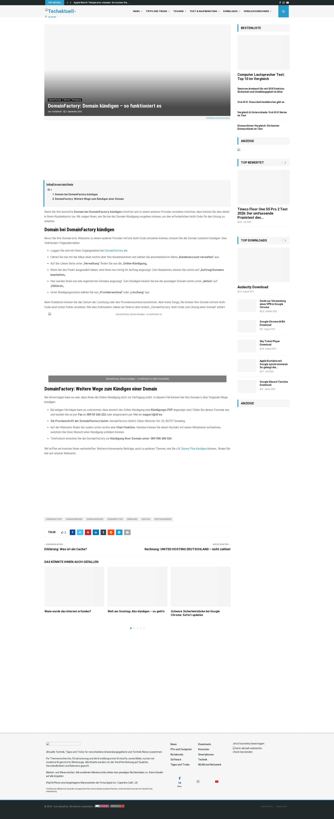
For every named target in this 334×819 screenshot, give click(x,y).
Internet (66, 100)
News (136, 11)
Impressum (281, 806)
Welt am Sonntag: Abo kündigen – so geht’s (136, 611)
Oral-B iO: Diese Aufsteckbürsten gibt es (260, 102)
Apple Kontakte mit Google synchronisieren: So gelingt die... (274, 364)
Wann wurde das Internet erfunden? (68, 611)
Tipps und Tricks (156, 11)
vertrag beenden (162, 519)
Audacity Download (252, 287)
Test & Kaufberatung (203, 11)
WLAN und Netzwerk (209, 764)
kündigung (132, 519)
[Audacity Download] (263, 265)
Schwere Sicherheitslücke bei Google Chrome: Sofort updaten (195, 613)
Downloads (230, 11)
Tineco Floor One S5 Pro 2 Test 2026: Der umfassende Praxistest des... (262, 213)
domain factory (54, 519)
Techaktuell (56, 111)
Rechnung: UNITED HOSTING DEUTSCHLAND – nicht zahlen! (187, 549)
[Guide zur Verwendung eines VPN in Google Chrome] (246, 305)
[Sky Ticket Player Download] (246, 346)
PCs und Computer (181, 749)
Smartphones (206, 754)
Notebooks (176, 754)
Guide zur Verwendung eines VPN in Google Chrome (273, 304)
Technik (178, 11)
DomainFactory (55, 100)
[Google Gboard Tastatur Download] (246, 386)
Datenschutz (267, 806)
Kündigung (76, 100)
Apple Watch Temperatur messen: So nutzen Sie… (101, 2)
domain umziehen (95, 519)
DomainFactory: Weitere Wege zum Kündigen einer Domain (89, 198)
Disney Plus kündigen (194, 448)
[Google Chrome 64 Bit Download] (246, 326)
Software (175, 759)
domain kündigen (74, 519)
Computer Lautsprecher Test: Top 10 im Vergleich (261, 76)
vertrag (146, 519)
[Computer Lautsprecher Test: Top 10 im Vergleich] (263, 52)
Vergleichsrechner (256, 11)
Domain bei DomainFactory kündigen (76, 194)
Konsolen (203, 749)
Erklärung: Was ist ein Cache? (65, 549)
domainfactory (115, 519)
